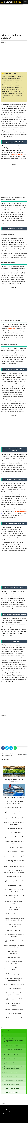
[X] (11, 748)
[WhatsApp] (15, 748)
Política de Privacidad (6, 1112)
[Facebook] (3, 748)
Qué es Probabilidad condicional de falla (7, 754)
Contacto (3, 1113)
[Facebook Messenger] (7, 748)
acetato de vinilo (17, 154)
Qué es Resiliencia (21, 754)
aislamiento (11, 329)
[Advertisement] (14, 19)
